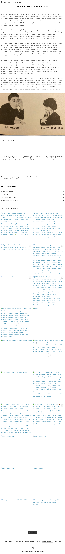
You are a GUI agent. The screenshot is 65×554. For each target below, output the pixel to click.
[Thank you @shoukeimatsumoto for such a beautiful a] (16, 227)
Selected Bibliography (10, 200)
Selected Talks (7, 191)
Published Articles (8, 197)
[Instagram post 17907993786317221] (16, 386)
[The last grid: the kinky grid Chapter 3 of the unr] (48, 514)
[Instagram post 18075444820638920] (16, 514)
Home (6, 542)
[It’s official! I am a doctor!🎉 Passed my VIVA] (48, 418)
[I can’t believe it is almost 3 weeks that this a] (48, 227)
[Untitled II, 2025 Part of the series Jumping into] (48, 386)
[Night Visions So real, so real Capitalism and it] (16, 259)
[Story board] (48, 482)
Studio (11, 542)
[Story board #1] (16, 482)
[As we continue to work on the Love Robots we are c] (16, 323)
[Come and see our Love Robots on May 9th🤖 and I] (48, 355)
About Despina (47, 542)
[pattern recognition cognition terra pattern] (16, 355)
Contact (58, 542)
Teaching (19, 542)
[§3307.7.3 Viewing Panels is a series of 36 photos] (48, 291)
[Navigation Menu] (62, 2)
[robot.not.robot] (16, 291)
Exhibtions (5, 194)
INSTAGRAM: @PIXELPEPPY (11, 209)
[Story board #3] (48, 450)
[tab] (32, 191)
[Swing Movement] (16, 450)
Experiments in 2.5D (32, 542)
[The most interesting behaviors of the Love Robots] (48, 259)
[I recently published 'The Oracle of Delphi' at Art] (16, 418)
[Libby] (48, 323)
